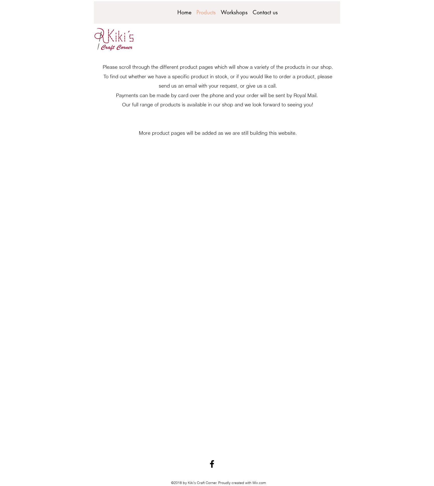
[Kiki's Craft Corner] (212, 464)
